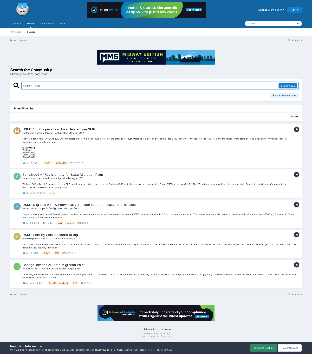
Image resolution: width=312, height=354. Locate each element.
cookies (31, 349)
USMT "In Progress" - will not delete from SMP (58, 129)
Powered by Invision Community (156, 336)
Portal (62, 23)
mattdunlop (28, 133)
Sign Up (294, 9)
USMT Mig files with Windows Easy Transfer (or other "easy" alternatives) (79, 205)
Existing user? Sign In (270, 9)
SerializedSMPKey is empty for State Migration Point (62, 175)
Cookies (166, 329)
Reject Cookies (289, 348)
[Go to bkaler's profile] (17, 206)
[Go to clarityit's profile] (17, 266)
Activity (31, 23)
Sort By (293, 117)
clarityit (26, 268)
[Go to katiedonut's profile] (17, 176)
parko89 (27, 238)
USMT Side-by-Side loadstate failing (50, 235)
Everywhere (284, 23)
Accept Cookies (265, 348)
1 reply (48, 223)
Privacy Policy (151, 329)
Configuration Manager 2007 (64, 268)
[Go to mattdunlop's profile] (17, 130)
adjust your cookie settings (108, 349)
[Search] (298, 23)
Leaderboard (47, 23)
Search (31, 32)
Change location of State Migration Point (53, 265)
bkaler (25, 208)
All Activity (16, 32)
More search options (285, 95)
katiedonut (28, 178)
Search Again (288, 86)
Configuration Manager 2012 (69, 133)
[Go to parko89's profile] (17, 236)
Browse (17, 23)
